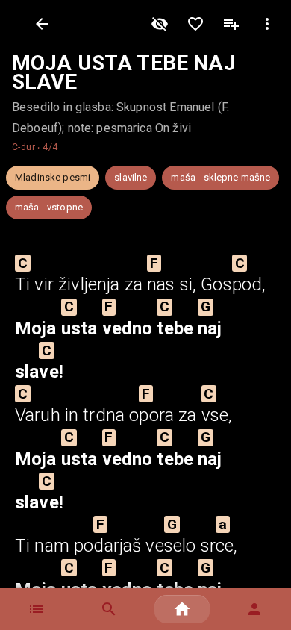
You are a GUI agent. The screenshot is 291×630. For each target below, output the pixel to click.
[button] (36, 609)
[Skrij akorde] (160, 24)
